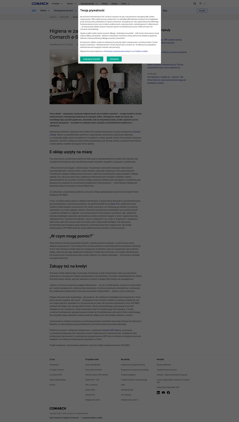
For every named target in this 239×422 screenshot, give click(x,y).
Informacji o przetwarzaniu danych (117, 51)
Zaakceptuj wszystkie (91, 59)
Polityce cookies (141, 51)
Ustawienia (114, 59)
